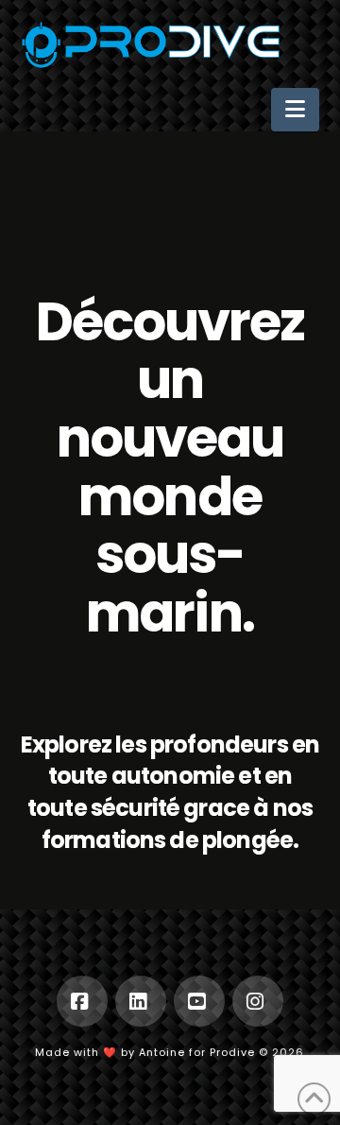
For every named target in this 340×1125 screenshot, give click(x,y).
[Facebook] (82, 1001)
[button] (295, 110)
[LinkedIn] (140, 1001)
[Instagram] (257, 1001)
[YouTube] (199, 1001)
